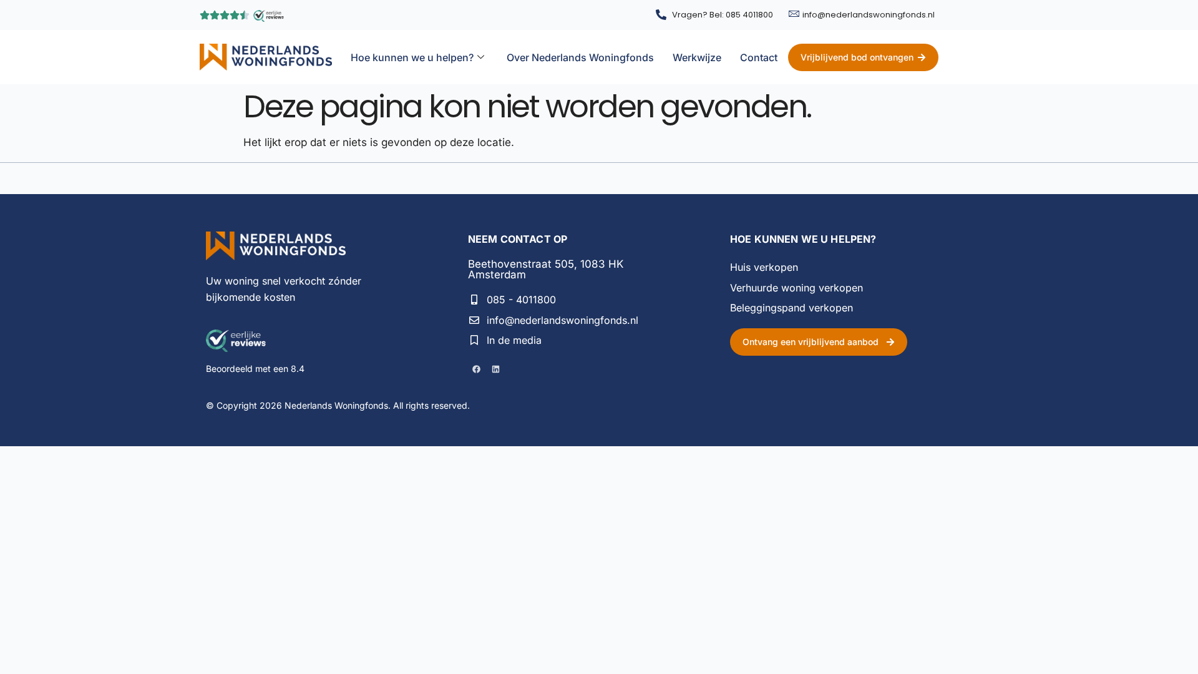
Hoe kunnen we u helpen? (412, 57)
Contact (758, 57)
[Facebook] (476, 369)
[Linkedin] (495, 369)
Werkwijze (697, 57)
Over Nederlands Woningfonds (580, 57)
